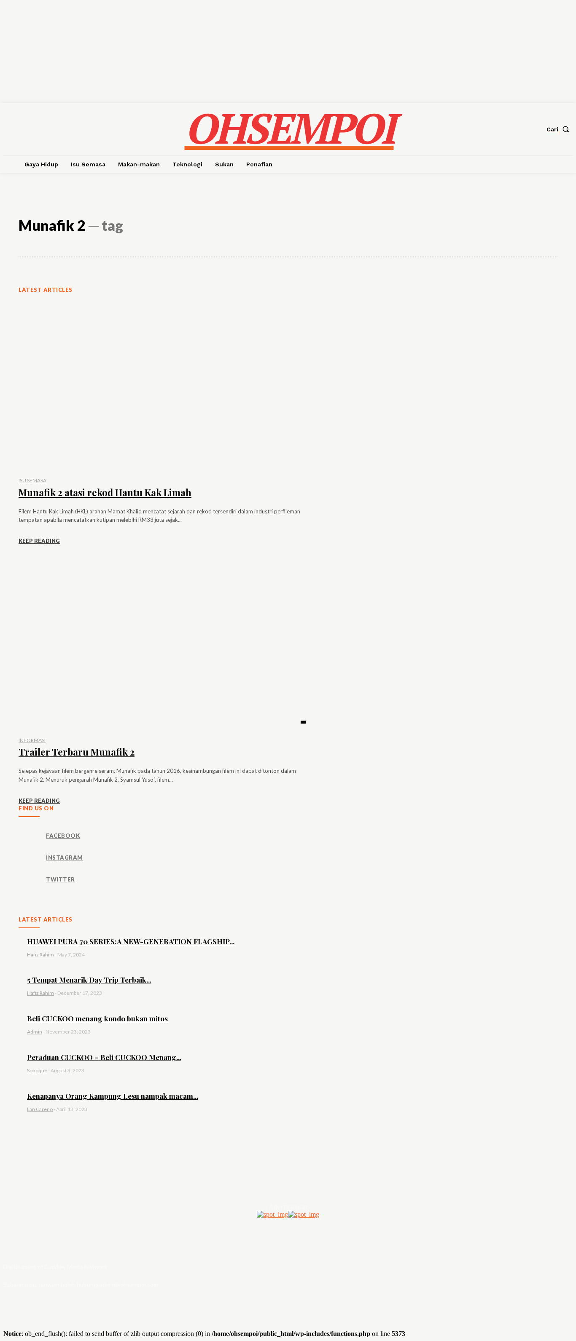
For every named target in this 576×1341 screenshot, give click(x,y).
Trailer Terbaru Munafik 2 (77, 751)
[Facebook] (29, 836)
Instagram (64, 857)
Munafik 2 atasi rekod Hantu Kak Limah (105, 492)
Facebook (63, 835)
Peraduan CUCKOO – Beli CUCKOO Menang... (104, 1057)
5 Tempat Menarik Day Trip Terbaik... (89, 979)
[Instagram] (29, 857)
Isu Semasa (32, 480)
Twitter (60, 879)
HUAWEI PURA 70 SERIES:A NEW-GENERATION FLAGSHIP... (130, 941)
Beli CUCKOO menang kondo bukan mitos (97, 1018)
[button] (559, 129)
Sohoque (37, 1070)
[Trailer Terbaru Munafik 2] (162, 645)
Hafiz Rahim (40, 954)
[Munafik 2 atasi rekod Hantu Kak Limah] (162, 385)
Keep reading (39, 540)
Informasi (32, 740)
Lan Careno (40, 1109)
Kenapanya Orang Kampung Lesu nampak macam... (112, 1096)
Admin (34, 1031)
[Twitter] (29, 879)
